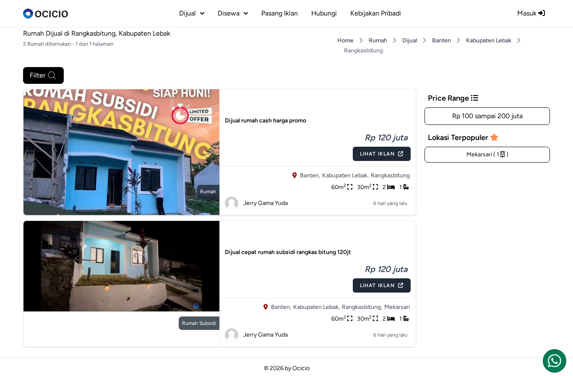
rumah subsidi (199, 323)
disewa (229, 13)
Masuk (527, 13)
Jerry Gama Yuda (265, 203)
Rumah (378, 40)
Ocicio (301, 368)
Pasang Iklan (279, 13)
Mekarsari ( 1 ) (487, 154)
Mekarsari (397, 307)
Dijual (409, 40)
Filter (37, 75)
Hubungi (324, 13)
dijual (187, 13)
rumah (208, 191)
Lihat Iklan (377, 154)
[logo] (45, 13)
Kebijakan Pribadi (375, 13)
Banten (441, 40)
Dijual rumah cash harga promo (265, 120)
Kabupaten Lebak (488, 40)
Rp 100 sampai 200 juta (487, 116)
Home (345, 40)
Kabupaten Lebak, (345, 175)
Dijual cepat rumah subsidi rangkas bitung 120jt (288, 252)
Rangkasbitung (390, 175)
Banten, (310, 175)
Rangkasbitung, (362, 307)
